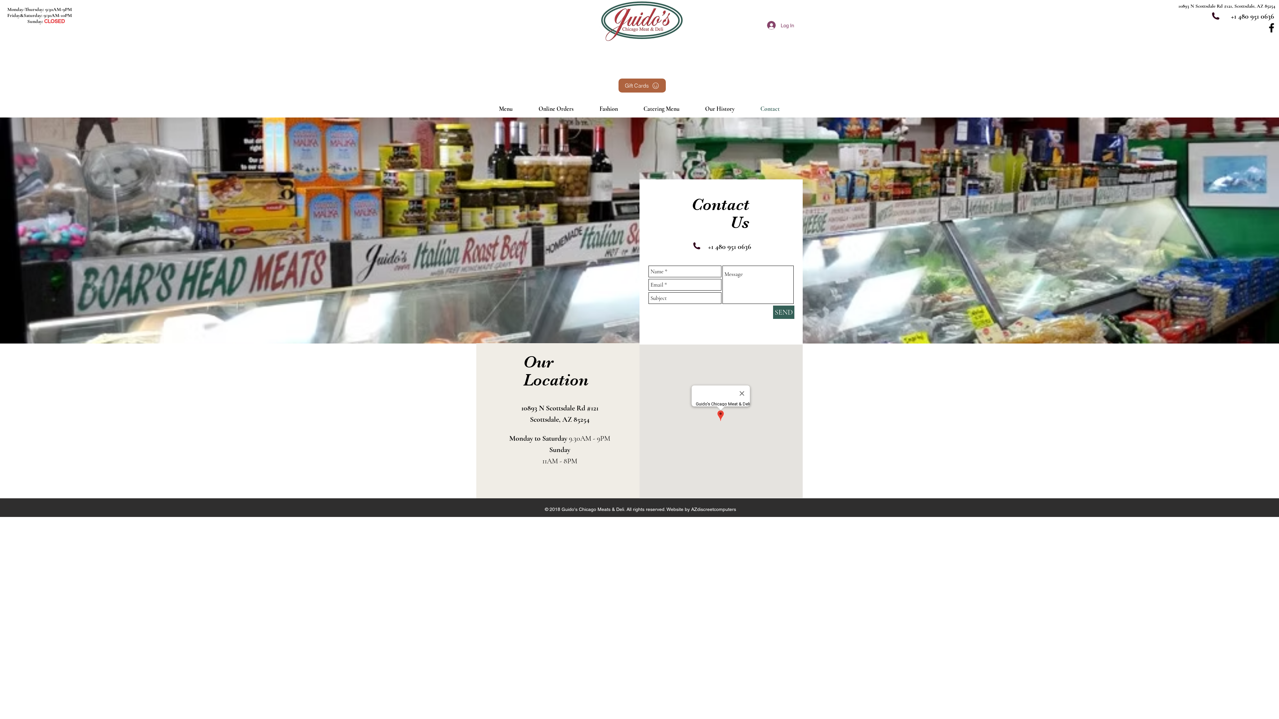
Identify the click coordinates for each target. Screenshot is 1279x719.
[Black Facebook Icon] (1271, 28)
